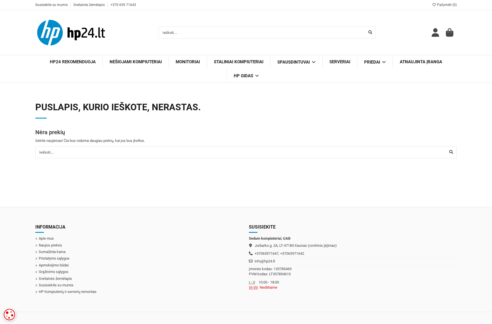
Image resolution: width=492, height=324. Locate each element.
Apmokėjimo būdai (54, 265)
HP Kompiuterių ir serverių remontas (68, 292)
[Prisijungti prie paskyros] (435, 32)
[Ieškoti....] (370, 32)
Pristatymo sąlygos (54, 258)
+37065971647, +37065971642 (279, 253)
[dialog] (9, 314)
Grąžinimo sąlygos (53, 272)
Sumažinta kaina (52, 252)
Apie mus (46, 238)
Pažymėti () (446, 5)
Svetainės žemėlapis (89, 5)
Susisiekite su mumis (52, 5)
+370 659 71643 (123, 5)
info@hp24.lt (265, 261)
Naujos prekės (50, 245)
